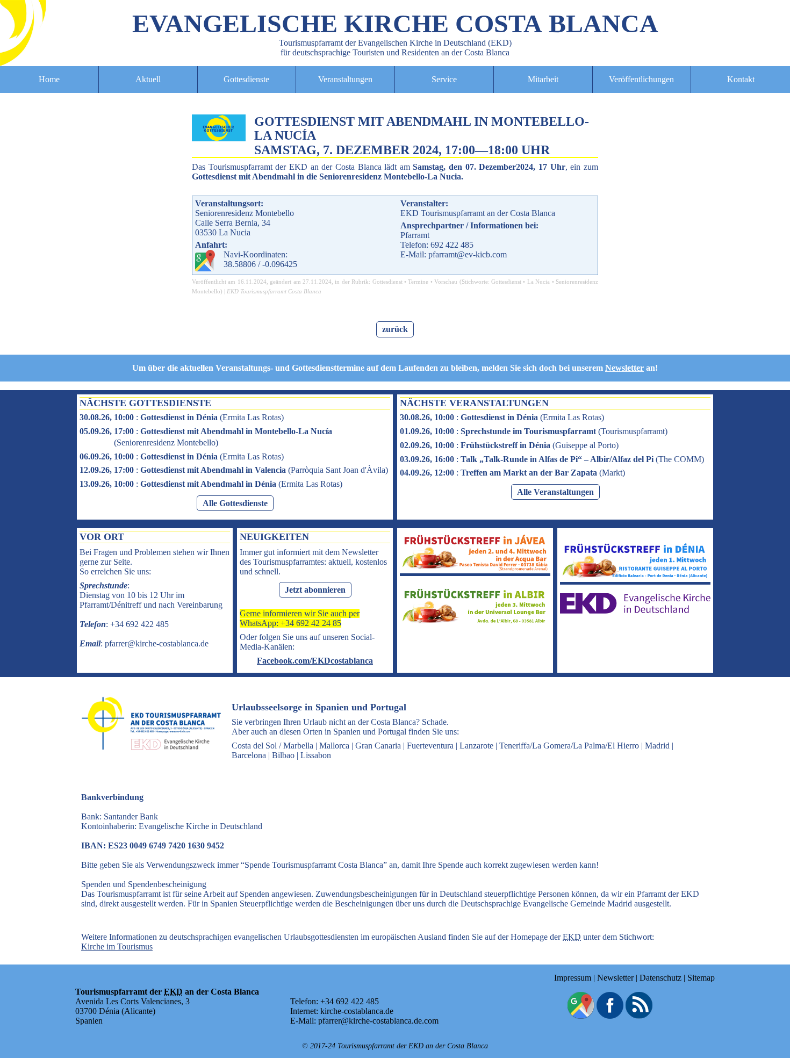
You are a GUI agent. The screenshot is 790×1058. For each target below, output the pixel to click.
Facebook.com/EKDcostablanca (315, 660)
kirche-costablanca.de (356, 1011)
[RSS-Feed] (639, 1015)
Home (49, 79)
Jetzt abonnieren (315, 589)
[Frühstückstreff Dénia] (635, 576)
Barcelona (249, 755)
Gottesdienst (387, 281)
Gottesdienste (246, 79)
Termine (418, 281)
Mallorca (334, 745)
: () (182, 417)
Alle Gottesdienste (235, 503)
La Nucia (538, 281)
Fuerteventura (430, 745)
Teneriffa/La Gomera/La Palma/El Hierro (569, 745)
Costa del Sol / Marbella (272, 745)
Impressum (572, 977)
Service (444, 79)
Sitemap (701, 977)
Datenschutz (660, 977)
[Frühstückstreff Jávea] (475, 568)
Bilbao (283, 755)
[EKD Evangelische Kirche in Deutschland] (635, 610)
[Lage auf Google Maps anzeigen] (581, 1015)
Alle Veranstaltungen (555, 491)
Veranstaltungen (345, 79)
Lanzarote (476, 745)
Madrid (657, 745)
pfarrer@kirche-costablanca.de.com (378, 1020)
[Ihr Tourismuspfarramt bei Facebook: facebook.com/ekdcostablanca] (610, 1015)
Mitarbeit (543, 79)
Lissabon (315, 755)
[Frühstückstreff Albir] (475, 622)
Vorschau (445, 281)
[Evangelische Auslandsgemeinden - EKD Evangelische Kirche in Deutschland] (148, 759)
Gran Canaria (378, 745)
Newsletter (624, 367)
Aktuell (148, 79)
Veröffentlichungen (641, 79)
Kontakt (741, 79)
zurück (395, 329)
